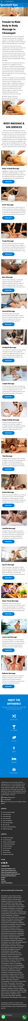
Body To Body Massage (9, 812)
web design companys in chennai (8, 1018)
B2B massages (22, 143)
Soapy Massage (7, 816)
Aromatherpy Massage (9, 844)
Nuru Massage (6, 818)
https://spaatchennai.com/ (8, 870)
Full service (15, 73)
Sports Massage (7, 848)
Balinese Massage (7, 829)
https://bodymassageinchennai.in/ (10, 874)
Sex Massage (6, 850)
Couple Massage (7, 839)
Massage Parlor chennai (8, 132)
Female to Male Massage (9, 827)
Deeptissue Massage (8, 854)
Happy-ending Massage (9, 842)
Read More (8, 181)
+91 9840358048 (9, 1)
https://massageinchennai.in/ (9, 872)
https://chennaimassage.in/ (8, 875)
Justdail (3, 877)
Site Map (3, 881)
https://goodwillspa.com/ (8, 868)
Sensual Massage (7, 820)
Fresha (3, 879)
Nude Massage (7, 852)
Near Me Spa (6, 824)
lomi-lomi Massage (8, 822)
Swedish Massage (7, 846)
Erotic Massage (7, 814)
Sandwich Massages (8, 837)
